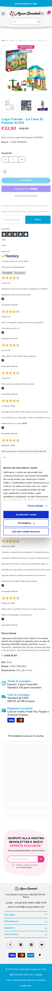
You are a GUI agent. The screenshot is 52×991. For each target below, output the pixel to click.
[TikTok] (31, 945)
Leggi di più (10, 655)
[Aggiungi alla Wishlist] (5, 171)
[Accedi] (42, 14)
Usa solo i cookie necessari (26, 531)
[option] (26, 4)
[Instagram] (21, 945)
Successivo (20, 273)
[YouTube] (42, 945)
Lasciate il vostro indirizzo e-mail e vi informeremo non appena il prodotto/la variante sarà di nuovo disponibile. (25, 209)
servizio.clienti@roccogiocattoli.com (26, 906)
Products (12, 40)
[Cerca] (26, 21)
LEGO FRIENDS (18, 142)
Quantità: (6, 153)
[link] (26, 684)
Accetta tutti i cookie (26, 514)
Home (3, 40)
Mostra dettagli (35, 505)
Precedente (7, 273)
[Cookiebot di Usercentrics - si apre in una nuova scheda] (37, 457)
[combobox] (22, 21)
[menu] (3, 13)
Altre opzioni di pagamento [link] (26, 195)
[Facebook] (10, 945)
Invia (38, 219)
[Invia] (41, 859)
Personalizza (24, 523)
